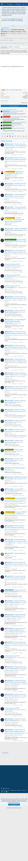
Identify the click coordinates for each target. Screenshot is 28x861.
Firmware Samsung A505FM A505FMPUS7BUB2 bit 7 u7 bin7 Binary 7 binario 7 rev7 (15, 616)
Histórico (11, 47)
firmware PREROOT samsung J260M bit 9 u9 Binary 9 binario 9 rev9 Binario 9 (16, 513)
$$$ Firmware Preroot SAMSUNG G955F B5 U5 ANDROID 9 (14, 173)
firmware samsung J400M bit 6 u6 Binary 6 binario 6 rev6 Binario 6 (15, 333)
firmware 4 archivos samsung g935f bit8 (15, 401)
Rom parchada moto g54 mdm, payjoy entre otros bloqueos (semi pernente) (15, 117)
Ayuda (24, 790)
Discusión (17, 47)
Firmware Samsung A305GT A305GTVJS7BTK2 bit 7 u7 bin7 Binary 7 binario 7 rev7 (15, 602)
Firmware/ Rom (14, 150)
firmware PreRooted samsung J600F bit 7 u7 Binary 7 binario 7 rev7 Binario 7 (16, 541)
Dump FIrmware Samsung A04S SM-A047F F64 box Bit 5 (16, 240)
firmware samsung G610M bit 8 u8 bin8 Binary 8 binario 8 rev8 (15, 159)
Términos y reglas (6, 790)
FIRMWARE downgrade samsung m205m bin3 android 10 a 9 (16, 478)
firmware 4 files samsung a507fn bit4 (14, 459)
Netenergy (8, 176)
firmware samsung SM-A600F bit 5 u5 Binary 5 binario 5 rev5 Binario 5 (16, 388)
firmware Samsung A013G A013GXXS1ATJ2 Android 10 (12, 265)
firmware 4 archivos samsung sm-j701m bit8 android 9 (15, 430)
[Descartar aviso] (25, 7)
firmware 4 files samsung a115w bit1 (14, 450)
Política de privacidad (16, 790)
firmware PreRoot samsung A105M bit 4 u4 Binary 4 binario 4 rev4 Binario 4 (14, 527)
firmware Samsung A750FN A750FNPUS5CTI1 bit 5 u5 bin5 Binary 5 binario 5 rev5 (16, 668)
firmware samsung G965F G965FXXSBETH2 (15, 311)
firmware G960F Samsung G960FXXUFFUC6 (14, 490)
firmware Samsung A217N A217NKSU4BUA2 (12, 286)
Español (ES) (6, 788)
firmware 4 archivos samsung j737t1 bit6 (15, 421)
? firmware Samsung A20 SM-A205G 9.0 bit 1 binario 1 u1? (15, 184)
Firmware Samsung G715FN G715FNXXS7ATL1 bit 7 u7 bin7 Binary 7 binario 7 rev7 (16, 695)
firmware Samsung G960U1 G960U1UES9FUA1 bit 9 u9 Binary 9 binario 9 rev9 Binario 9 (15, 731)
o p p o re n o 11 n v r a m (12, 125)
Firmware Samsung (19, 553)
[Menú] (2, 4)
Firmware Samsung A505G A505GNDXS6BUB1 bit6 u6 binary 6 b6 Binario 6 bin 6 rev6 (15, 630)
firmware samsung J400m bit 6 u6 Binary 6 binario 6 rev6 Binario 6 (15, 347)
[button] (1, 788)
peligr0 (7, 233)
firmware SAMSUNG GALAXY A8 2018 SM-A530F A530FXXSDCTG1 (15, 321)
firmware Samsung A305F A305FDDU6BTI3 (15, 591)
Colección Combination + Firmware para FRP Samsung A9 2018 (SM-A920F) (14, 219)
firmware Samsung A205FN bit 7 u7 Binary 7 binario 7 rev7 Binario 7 (16, 564)
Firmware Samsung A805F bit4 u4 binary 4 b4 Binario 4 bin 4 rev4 (16, 298)
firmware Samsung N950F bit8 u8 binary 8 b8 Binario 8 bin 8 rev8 (16, 360)
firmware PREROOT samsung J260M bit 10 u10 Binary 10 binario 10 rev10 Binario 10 (16, 499)
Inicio (4, 791)
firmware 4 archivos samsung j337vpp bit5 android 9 (15, 410)
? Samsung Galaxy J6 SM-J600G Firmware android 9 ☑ (15, 208)
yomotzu (7, 556)
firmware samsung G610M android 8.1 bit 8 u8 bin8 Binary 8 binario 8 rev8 (16, 145)
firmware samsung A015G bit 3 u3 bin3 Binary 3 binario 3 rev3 (15, 577)
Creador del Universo (16, 807)
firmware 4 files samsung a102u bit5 (14, 441)
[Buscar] (26, 4)
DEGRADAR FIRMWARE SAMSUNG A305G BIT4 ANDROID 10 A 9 (16, 229)
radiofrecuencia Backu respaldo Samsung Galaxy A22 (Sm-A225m (13, 111)
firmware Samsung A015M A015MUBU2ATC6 (12, 276)
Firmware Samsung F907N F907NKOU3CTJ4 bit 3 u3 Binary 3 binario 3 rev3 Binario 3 (16, 682)
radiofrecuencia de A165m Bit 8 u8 (14, 122)
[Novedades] (23, 4)
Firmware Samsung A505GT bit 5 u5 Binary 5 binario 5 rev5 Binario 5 (16, 643)
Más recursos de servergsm (8, 109)
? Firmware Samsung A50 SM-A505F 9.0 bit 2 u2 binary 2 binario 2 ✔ (15, 196)
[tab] (11, 26)
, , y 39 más (13, 90)
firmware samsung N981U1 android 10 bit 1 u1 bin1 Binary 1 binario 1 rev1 (16, 374)
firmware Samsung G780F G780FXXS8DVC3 (12, 709)
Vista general (4, 47)
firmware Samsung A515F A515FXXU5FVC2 (12, 656)
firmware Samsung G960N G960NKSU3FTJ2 (15, 719)
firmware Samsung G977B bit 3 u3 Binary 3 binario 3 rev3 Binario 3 (15, 252)
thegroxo (8, 222)
